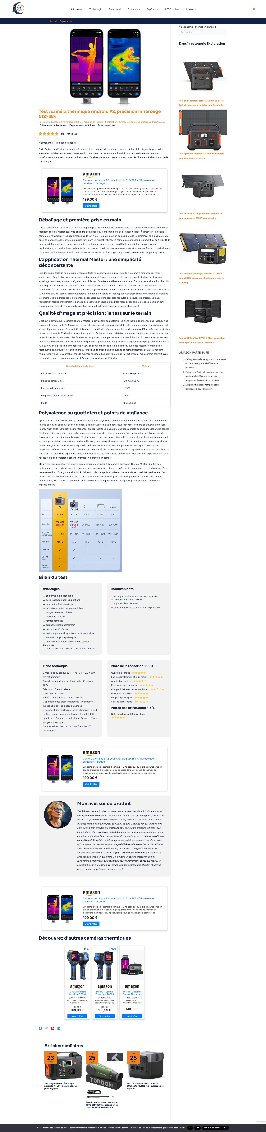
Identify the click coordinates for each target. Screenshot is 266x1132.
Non (198, 1128)
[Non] (262, 1127)
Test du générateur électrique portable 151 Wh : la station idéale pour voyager (60, 1086)
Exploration (111, 122)
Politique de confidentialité (216, 1128)
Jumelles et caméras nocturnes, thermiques (141, 122)
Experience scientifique (82, 125)
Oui (190, 1128)
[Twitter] (46, 1028)
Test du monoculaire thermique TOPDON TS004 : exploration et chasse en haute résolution (102, 1105)
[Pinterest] (52, 1028)
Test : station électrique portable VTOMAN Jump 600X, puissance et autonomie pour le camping (201, 278)
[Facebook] (40, 1028)
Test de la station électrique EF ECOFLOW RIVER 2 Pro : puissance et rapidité (145, 1086)
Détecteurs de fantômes (53, 125)
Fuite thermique (106, 125)
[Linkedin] (58, 1028)
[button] (254, 9)
